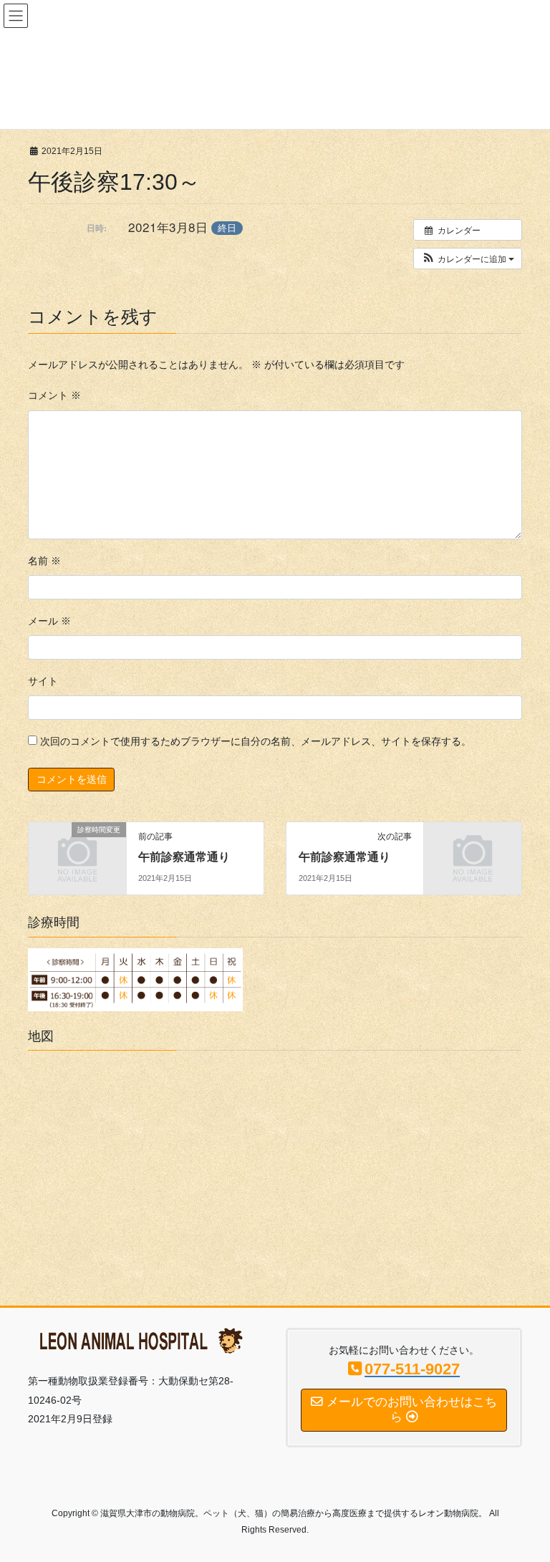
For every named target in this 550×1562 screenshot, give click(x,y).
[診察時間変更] (77, 851)
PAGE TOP (524, 1502)
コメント (54, 395)
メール (49, 621)
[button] (467, 259)
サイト (43, 681)
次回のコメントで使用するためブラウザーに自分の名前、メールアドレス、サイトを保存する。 (255, 741)
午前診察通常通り (184, 857)
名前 (44, 561)
